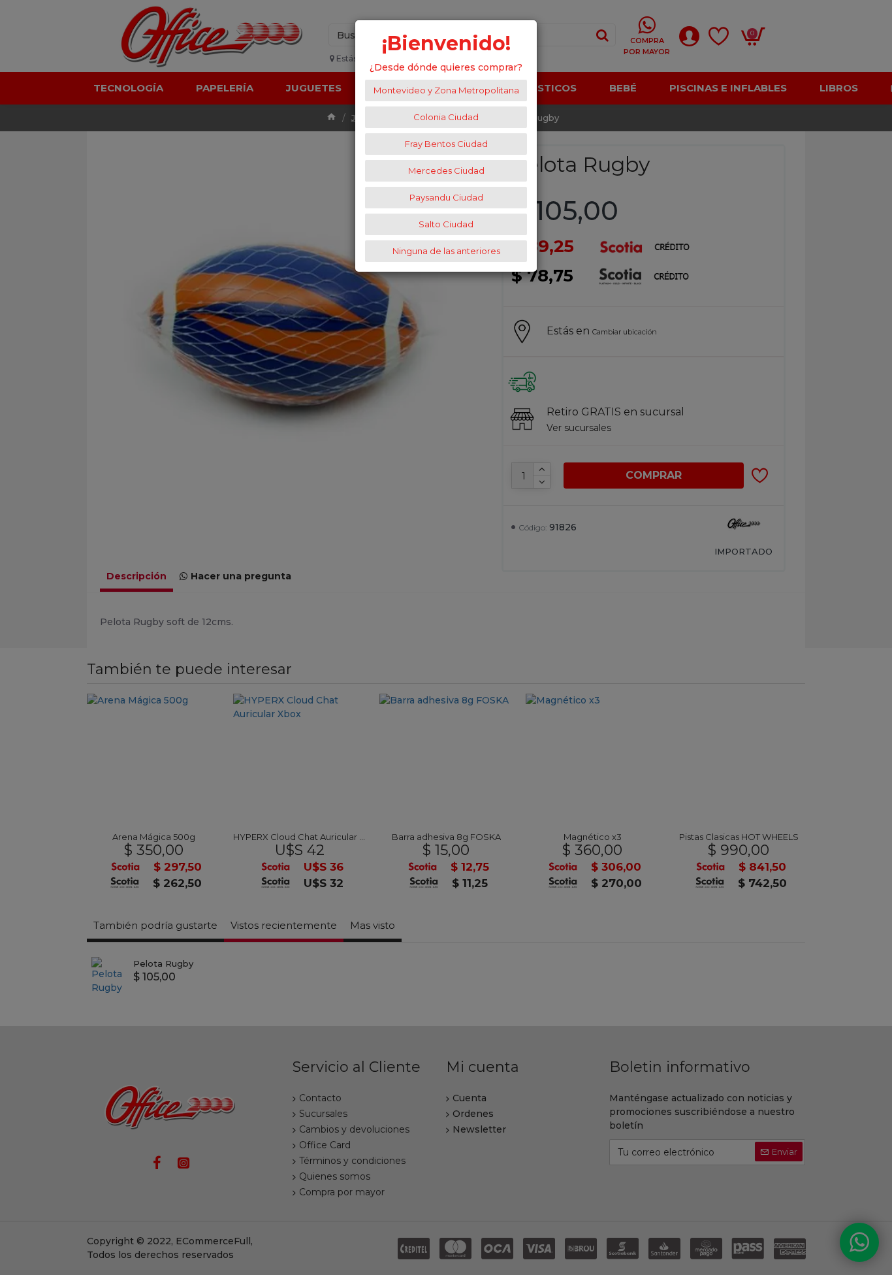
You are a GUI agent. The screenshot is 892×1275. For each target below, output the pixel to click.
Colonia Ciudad (446, 117)
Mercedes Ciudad (446, 170)
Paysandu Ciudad (446, 197)
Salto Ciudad (446, 224)
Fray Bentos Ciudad (446, 143)
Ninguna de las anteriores (446, 251)
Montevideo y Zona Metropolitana (446, 90)
